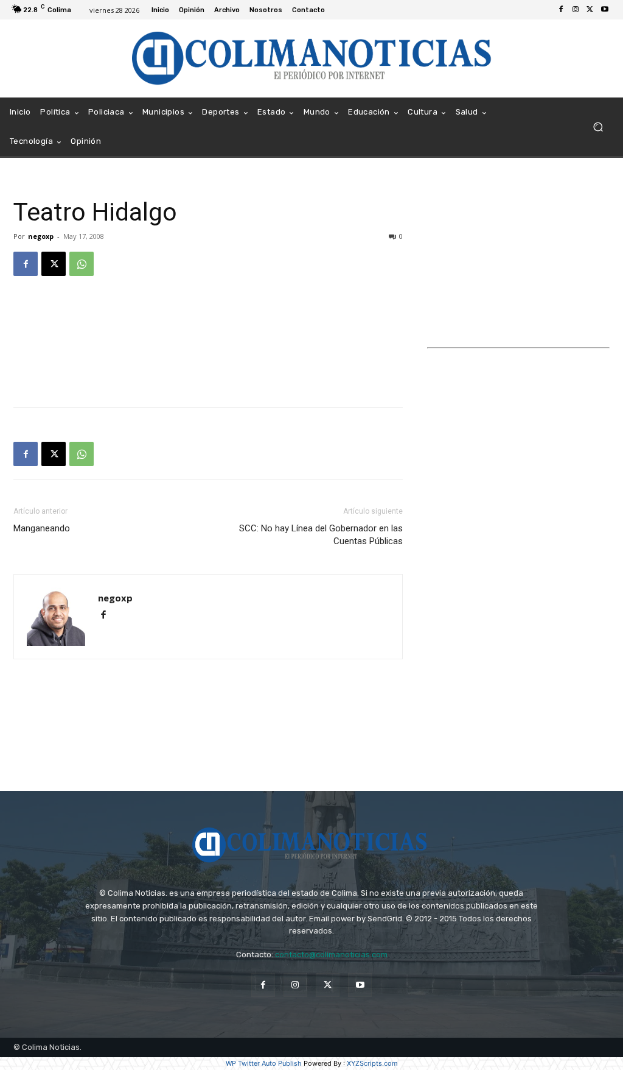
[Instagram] (575, 9)
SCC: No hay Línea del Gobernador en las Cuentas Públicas (321, 535)
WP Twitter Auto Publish (264, 1063)
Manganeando (41, 528)
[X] (590, 9)
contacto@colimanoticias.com (331, 954)
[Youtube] (604, 9)
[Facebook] (561, 9)
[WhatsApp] (81, 264)
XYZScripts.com (372, 1063)
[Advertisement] (208, 317)
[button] (597, 127)
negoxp (41, 236)
